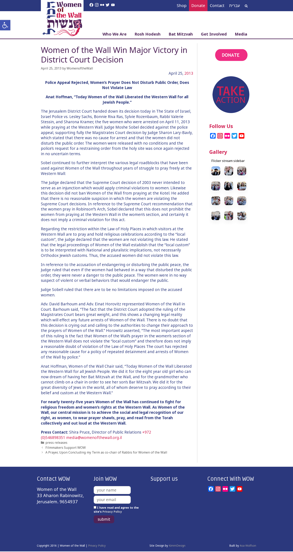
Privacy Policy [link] (112, 511)
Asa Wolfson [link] (248, 545)
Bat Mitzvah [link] (181, 34)
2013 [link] (188, 73)
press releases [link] (56, 442)
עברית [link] (234, 5)
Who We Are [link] (114, 34)
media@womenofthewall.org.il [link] (94, 437)
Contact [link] (217, 5)
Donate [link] (198, 5)
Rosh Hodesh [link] (148, 34)
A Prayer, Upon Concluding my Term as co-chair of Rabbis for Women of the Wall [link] (106, 452)
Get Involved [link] (214, 34)
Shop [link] (182, 5)
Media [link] (241, 34)
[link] (5, 25)
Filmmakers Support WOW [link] (65, 447)
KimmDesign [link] (177, 545)
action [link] (215, 71)
